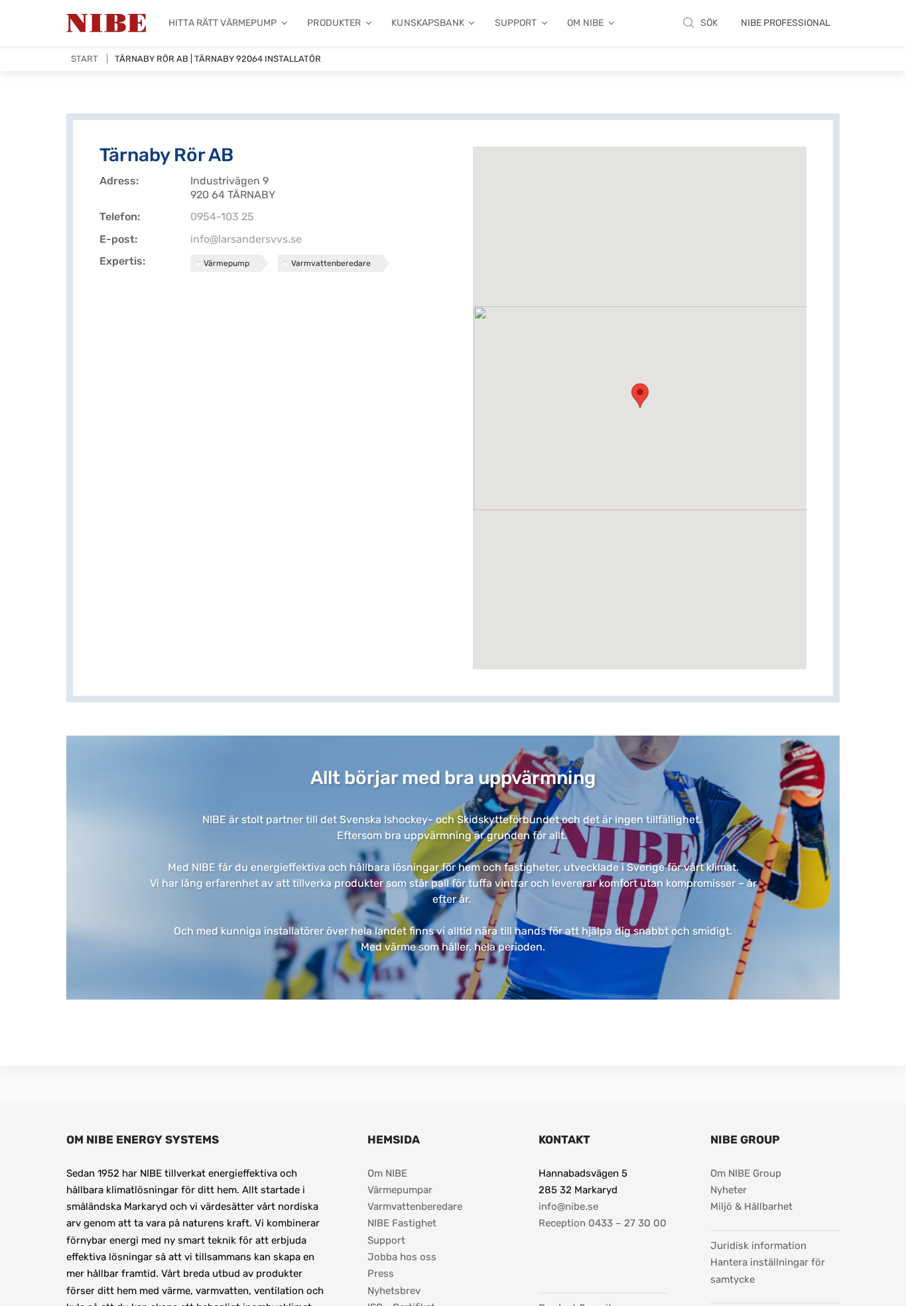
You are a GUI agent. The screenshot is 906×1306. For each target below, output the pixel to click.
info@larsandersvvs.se (246, 239)
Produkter (334, 23)
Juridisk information (758, 1245)
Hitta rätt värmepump (222, 23)
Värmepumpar (399, 1190)
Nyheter (728, 1190)
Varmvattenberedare (414, 1206)
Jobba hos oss (401, 1257)
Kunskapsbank (427, 23)
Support (516, 23)
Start (84, 59)
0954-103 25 (222, 216)
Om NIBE (585, 23)
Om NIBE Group (745, 1173)
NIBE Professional (785, 23)
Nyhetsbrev (394, 1291)
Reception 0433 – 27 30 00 (603, 1223)
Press (380, 1273)
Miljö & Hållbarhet (751, 1206)
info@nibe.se (568, 1206)
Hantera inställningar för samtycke (769, 1270)
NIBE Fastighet (401, 1223)
